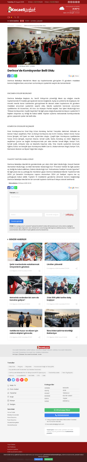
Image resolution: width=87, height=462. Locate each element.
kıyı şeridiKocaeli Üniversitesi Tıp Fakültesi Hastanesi (24, 369)
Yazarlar (13, 393)
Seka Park (11, 366)
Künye (12, 401)
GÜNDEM (19, 25)
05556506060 (63, 415)
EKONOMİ (47, 396)
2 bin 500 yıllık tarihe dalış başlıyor (59, 298)
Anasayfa (10, 25)
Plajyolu (20, 366)
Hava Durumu (11, 417)
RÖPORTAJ (66, 401)
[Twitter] (71, 2)
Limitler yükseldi (54, 264)
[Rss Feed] (79, 2)
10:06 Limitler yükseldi (33, 21)
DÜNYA (47, 398)
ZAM (43, 375)
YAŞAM (65, 398)
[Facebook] (69, 2)
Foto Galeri (14, 389)
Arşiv (12, 397)
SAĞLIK (47, 401)
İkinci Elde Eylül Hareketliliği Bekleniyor (60, 331)
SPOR (64, 390)
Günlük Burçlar (12, 425)
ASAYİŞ (47, 391)
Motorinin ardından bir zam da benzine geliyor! (24, 298)
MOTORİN (31, 375)
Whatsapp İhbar (63, 410)
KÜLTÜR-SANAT (67, 396)
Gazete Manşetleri (13, 422)
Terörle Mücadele (53, 372)
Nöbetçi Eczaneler (13, 415)
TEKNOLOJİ (66, 393)
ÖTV (38, 375)
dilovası (11, 375)
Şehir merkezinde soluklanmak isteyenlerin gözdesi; (24, 265)
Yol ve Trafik (11, 412)
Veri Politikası (11, 447)
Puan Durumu (11, 420)
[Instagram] (74, 2)
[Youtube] (76, 2)
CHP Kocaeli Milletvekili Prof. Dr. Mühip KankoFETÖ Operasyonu (27, 372)
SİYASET (47, 393)
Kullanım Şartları (12, 449)
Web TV (13, 385)
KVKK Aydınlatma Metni (14, 452)
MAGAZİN (66, 388)
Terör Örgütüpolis (67, 372)
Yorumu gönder (16, 221)
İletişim (12, 404)
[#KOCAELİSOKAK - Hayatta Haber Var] (21, 9)
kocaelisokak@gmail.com (55, 424)
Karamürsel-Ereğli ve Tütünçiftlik (43, 366)
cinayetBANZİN (21, 375)
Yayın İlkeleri (11, 444)
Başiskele (28, 366)
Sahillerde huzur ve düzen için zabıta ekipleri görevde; (24, 331)
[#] (43, 347)
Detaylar (38, 459)
